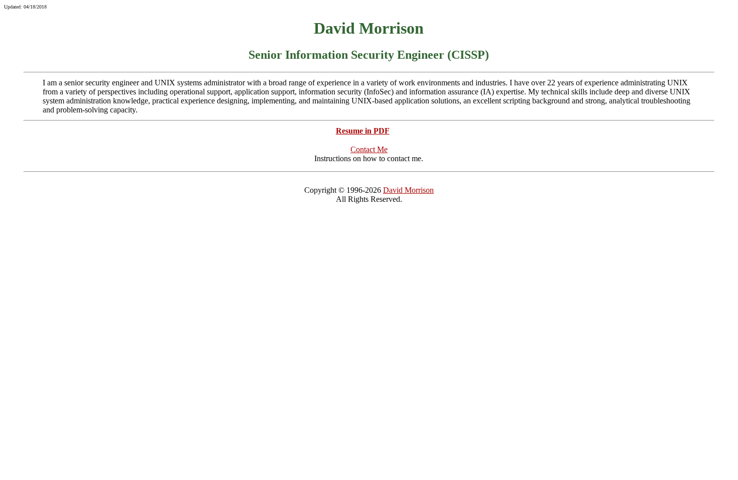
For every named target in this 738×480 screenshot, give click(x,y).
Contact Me (369, 149)
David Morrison (408, 190)
